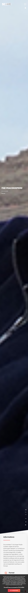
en (26, 514)
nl (26, 512)
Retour (3, 193)
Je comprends (14, 590)
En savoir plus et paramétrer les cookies (14, 587)
